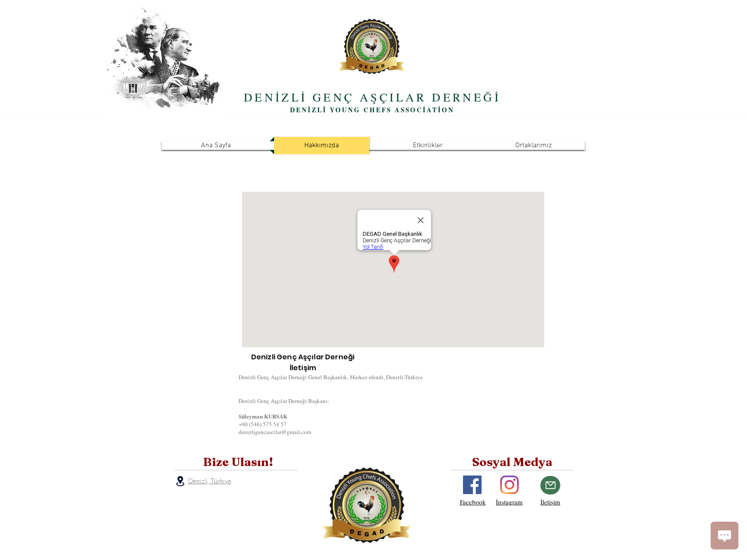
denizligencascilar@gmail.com (275, 432)
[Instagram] (509, 485)
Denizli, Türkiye (209, 481)
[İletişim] (550, 485)
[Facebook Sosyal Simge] (472, 485)
